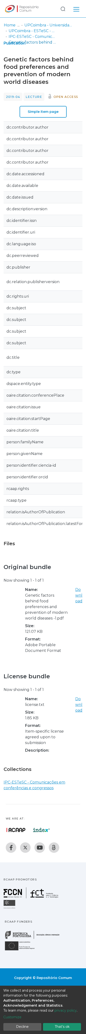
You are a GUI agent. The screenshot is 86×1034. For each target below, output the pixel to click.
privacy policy (65, 1010)
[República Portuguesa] (34, 938)
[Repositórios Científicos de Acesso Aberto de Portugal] (16, 830)
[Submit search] (62, 9)
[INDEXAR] (41, 830)
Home (10, 25)
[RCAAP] (54, 847)
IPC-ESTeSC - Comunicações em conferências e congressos (32, 36)
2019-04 (13, 97)
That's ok (62, 1026)
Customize (12, 1017)
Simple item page (43, 112)
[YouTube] (39, 847)
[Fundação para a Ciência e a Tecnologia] (31, 897)
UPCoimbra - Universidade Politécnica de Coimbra (48, 25)
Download (78, 595)
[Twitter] (25, 847)
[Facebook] (11, 847)
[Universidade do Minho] (10, 908)
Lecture (34, 97)
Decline (22, 1026)
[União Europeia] (22, 950)
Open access (66, 97)
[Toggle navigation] (76, 8)
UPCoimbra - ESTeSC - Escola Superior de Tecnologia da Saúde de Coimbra (32, 31)
